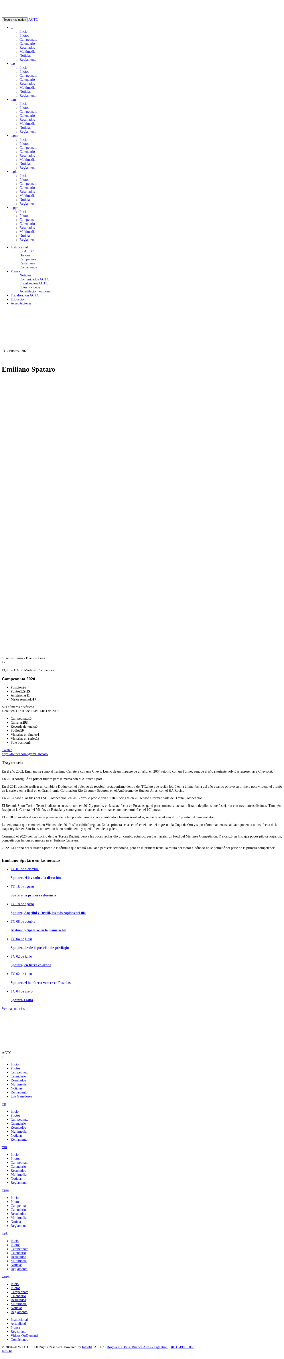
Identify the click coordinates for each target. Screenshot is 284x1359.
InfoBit (87, 1347)
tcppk (14, 207)
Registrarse (27, 263)
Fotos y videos (30, 287)
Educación (18, 299)
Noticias (25, 55)
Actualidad (18, 1323)
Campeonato (28, 39)
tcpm (14, 135)
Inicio (24, 31)
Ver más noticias (13, 1009)
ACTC (33, 19)
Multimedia (28, 51)
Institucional (19, 247)
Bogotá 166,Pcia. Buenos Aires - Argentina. (137, 1347)
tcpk (14, 171)
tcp (13, 63)
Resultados (27, 47)
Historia (25, 255)
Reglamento (28, 59)
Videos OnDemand (24, 1335)
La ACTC (27, 251)
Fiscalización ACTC (25, 295)
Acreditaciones (21, 303)
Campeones (28, 259)
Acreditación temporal (35, 291)
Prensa (15, 271)
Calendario (27, 43)
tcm (13, 99)
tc (12, 27)
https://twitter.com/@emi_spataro (25, 752)
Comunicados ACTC (34, 279)
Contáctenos (28, 267)
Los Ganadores (21, 1096)
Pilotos (24, 35)
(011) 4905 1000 (182, 1347)
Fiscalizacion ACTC (34, 283)
